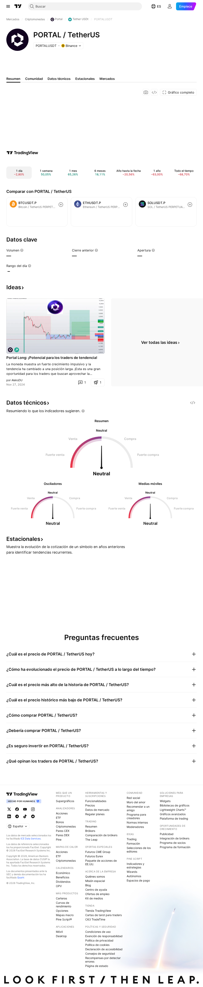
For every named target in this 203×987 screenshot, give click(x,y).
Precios (90, 805)
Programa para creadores (136, 816)
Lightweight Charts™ (173, 809)
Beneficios (62, 877)
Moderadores (135, 826)
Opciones (62, 910)
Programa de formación (175, 847)
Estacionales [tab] (85, 79)
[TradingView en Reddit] (33, 816)
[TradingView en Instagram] (33, 809)
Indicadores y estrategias (135, 865)
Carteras (61, 898)
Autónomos (134, 876)
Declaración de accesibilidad (104, 949)
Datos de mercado (97, 809)
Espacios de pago (138, 880)
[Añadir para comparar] (60, 204)
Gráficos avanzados (173, 814)
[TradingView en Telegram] (17, 816)
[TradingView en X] (9, 809)
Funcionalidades (95, 801)
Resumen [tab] (13, 79)
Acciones (62, 813)
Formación (133, 843)
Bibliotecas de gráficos (174, 805)
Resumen (91, 826)
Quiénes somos (95, 876)
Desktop (61, 936)
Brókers (90, 830)
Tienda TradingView (98, 910)
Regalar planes (94, 814)
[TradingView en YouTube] (25, 809)
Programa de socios (173, 842)
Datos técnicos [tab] (59, 79)
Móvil (59, 931)
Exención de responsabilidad (104, 936)
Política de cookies (97, 944)
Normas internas (137, 822)
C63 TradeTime (95, 919)
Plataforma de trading (174, 818)
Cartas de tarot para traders (103, 915)
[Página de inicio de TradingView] (18, 6)
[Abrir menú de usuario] (170, 6)
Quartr (20, 877)
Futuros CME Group (97, 852)
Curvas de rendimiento (63, 904)
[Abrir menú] (8, 6)
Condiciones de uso (98, 931)
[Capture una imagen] (146, 92)
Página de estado (96, 966)
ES (159, 6)
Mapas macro (65, 915)
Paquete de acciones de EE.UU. (101, 862)
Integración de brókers (174, 838)
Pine (58, 839)
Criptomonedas (66, 826)
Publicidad (166, 834)
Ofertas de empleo (97, 894)
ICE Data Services (31, 838)
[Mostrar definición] (22, 250)
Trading (132, 839)
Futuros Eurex (94, 856)
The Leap (91, 839)
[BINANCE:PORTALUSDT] (10, 349)
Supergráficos (65, 801)
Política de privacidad (99, 940)
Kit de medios (94, 898)
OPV (59, 886)
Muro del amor (136, 802)
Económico (63, 873)
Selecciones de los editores (139, 849)
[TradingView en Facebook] (17, 809)
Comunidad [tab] (34, 79)
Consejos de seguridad (100, 953)
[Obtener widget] (154, 92)
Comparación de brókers (101, 835)
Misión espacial (95, 881)
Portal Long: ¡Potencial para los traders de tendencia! (51, 358)
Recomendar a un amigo (138, 808)
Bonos (60, 822)
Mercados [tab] (107, 79)
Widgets (165, 801)
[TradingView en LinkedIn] (9, 816)
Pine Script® (64, 919)
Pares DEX (62, 835)
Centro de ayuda (96, 889)
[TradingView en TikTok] (25, 816)
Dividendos (63, 881)
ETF (58, 817)
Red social (133, 797)
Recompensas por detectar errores (103, 959)
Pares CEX (62, 830)
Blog (88, 885)
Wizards (132, 871)
